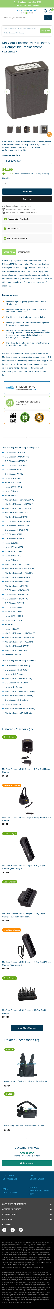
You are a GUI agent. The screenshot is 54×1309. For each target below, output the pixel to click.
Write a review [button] (27, 1163)
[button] (7, 90)
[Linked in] (13, 1230)
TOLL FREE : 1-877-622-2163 (9, 1177)
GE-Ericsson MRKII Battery (17, 670)
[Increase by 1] (10, 180)
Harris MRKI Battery (13, 704)
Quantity (6, 178)
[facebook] (4, 1230)
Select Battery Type (11, 155)
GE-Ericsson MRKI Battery (16, 700)
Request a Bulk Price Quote (18, 219)
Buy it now (27, 199)
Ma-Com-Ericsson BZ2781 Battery (20, 691)
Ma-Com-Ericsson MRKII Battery (19, 713)
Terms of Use (40, 1262)
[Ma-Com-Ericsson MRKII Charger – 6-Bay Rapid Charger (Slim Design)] (27, 849)
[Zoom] (27, 1065)
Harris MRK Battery (13, 687)
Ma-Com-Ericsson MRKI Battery (19, 696)
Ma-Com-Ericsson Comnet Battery (20, 708)
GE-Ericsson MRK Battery (16, 683)
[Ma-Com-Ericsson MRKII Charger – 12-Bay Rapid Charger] (27, 994)
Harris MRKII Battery (14, 674)
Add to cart (27, 191)
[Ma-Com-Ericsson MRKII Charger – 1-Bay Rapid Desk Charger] (27, 753)
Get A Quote (45, 31)
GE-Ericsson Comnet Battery (17, 665)
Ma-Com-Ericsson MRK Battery (18, 678)
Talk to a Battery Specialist (17, 238)
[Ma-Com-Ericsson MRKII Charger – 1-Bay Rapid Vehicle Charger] (27, 801)
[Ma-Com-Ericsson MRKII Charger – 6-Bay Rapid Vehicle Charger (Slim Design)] (27, 946)
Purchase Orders (13, 228)
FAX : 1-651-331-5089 (9, 1191)
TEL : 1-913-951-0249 (36, 1177)
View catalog (3, 10)
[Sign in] (45, 10)
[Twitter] (21, 1230)
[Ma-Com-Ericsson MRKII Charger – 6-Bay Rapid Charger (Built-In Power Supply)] (27, 897)
